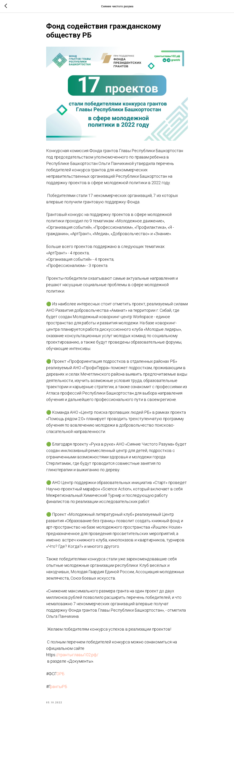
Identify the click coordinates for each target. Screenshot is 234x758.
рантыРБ (58, 686)
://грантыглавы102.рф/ (76, 654)
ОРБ (60, 673)
